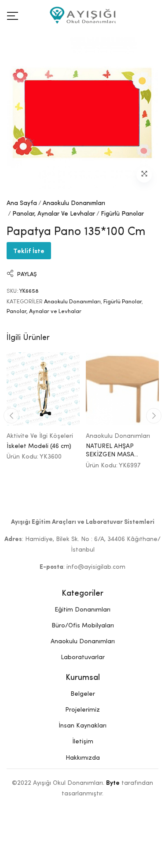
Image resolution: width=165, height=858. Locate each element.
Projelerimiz (82, 710)
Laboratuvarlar (83, 657)
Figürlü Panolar (122, 214)
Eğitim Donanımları (82, 610)
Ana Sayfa (22, 203)
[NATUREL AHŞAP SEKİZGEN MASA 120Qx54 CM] (122, 388)
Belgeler (82, 694)
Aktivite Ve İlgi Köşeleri (40, 436)
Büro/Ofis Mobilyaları (82, 626)
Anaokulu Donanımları (74, 203)
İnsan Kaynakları (82, 726)
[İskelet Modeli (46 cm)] (43, 388)
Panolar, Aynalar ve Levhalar (53, 214)
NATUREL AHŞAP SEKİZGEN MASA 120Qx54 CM (110, 454)
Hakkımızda (83, 758)
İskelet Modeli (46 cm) (39, 446)
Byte (113, 783)
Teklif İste (28, 250)
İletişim (82, 742)
